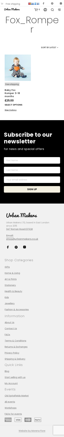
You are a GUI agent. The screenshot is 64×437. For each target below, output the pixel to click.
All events (10, 401)
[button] (37, 9)
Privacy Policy (12, 352)
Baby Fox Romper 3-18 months (12, 93)
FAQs (7, 334)
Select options (13, 104)
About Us (9, 322)
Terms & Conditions (15, 340)
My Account (11, 383)
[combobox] (45, 47)
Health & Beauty (13, 291)
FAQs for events (13, 413)
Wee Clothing (10, 110)
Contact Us (11, 328)
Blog (7, 371)
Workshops (10, 407)
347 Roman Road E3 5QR (19, 229)
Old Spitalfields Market (17, 395)
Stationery (10, 285)
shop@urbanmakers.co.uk (22, 239)
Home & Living (12, 273)
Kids (7, 297)
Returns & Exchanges (16, 346)
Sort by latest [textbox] (48, 47)
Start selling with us (15, 377)
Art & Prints (11, 279)
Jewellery (10, 303)
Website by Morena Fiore (32, 431)
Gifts (7, 267)
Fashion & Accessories (17, 309)
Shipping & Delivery (15, 358)
